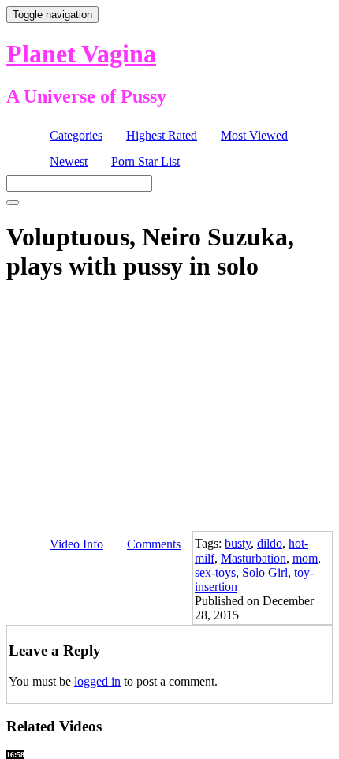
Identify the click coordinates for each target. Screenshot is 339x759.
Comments (154, 544)
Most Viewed (254, 135)
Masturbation (253, 558)
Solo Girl (265, 572)
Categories (76, 135)
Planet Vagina (81, 53)
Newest (69, 161)
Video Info (76, 544)
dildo (269, 543)
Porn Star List (145, 161)
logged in (97, 681)
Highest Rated (161, 135)
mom (305, 558)
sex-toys (215, 572)
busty (238, 543)
